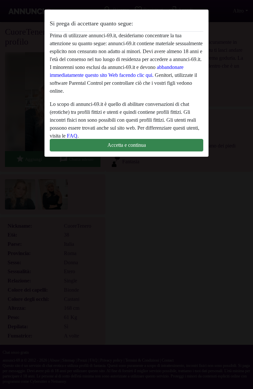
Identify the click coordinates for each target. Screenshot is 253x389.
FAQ (72, 136)
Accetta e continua (126, 145)
